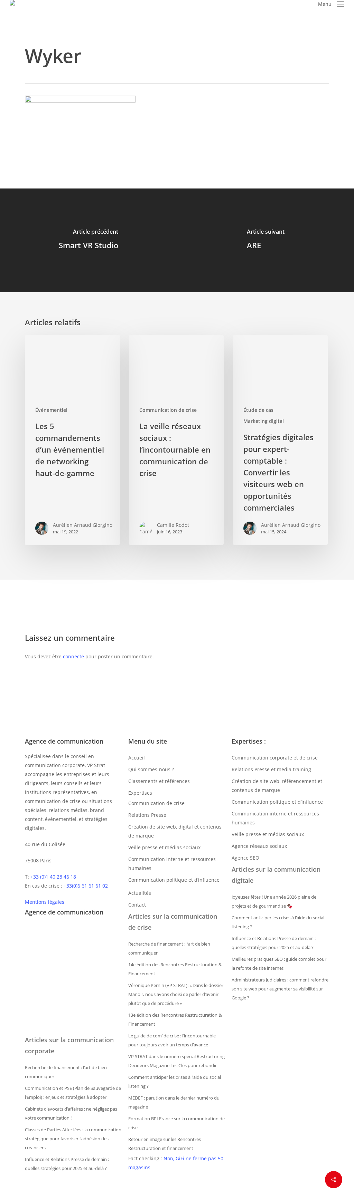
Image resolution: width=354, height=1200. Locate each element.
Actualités (139, 893)
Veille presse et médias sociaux (164, 847)
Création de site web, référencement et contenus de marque (277, 785)
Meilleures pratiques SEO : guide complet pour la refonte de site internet (279, 963)
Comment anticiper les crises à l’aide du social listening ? (174, 1081)
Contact (137, 904)
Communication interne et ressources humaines (172, 863)
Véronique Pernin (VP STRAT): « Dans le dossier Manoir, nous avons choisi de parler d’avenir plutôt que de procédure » (175, 994)
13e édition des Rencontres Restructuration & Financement (175, 1019)
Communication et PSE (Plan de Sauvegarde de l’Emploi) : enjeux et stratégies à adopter (73, 1092)
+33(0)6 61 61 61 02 (86, 885)
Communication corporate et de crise (275, 757)
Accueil (136, 757)
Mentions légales (44, 902)
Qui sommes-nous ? (151, 769)
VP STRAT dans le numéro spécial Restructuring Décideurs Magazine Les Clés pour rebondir (176, 1060)
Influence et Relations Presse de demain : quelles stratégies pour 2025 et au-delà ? (67, 1163)
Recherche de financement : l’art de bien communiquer (66, 1072)
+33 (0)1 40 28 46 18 (53, 876)
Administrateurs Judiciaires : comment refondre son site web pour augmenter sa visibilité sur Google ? (280, 989)
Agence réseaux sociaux (259, 846)
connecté (73, 656)
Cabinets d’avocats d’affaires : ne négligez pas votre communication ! (71, 1113)
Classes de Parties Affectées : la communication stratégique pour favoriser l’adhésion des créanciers (73, 1138)
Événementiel (51, 410)
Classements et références (159, 781)
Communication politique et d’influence (174, 880)
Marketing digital (263, 421)
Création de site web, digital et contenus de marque (175, 831)
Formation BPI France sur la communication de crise (176, 1123)
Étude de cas (258, 410)
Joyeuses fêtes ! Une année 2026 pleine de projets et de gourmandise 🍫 (274, 901)
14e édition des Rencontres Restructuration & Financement (175, 969)
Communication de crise (168, 410)
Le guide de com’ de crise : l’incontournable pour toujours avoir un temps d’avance (172, 1040)
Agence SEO (245, 857)
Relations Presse (147, 815)
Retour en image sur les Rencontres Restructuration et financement (164, 1143)
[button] (331, 4)
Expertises (140, 793)
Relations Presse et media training (271, 769)
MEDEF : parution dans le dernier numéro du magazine (174, 1102)
